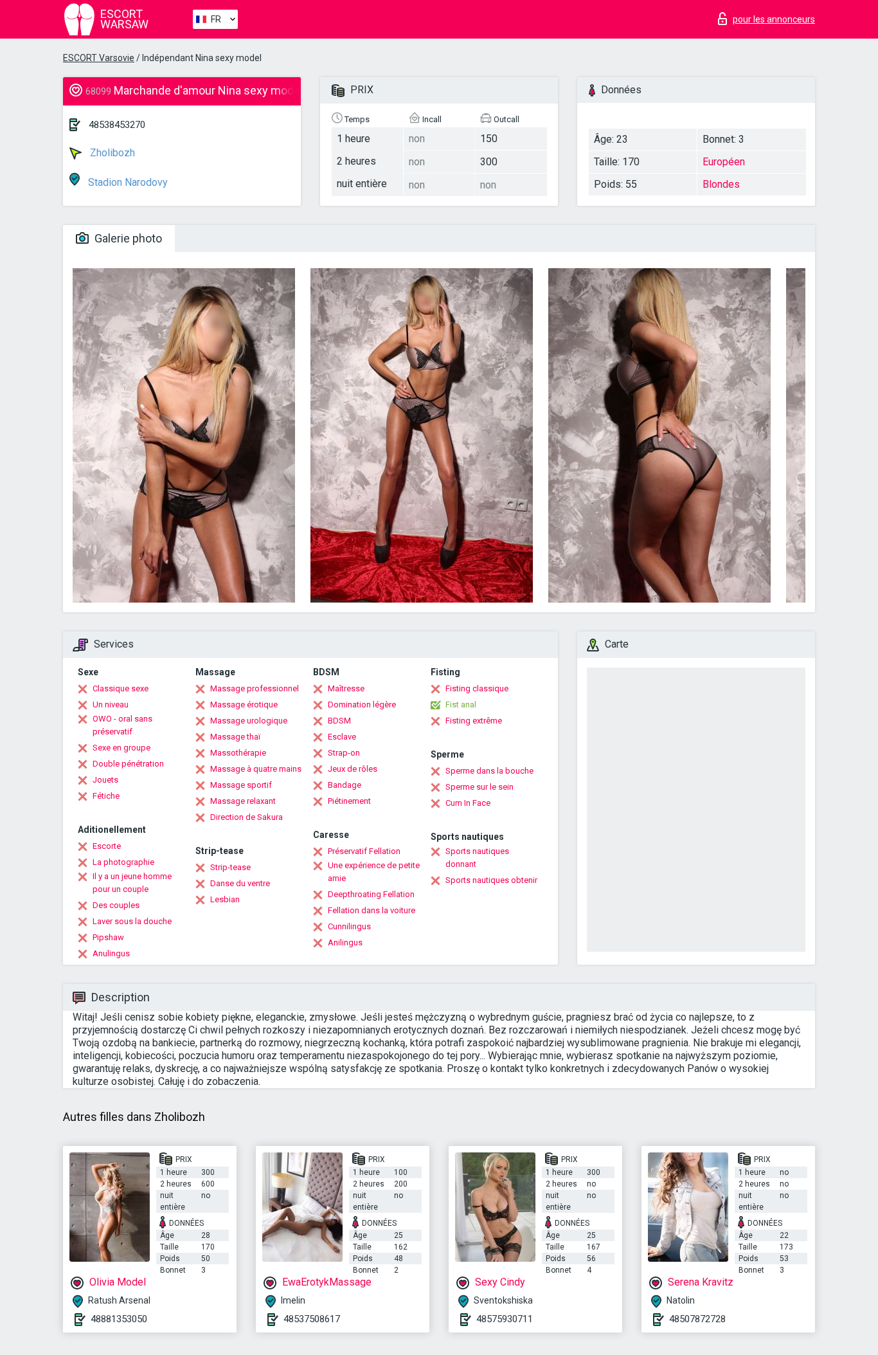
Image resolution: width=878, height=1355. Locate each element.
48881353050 (119, 1319)
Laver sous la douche (132, 921)
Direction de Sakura (246, 817)
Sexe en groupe (121, 747)
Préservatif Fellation (364, 851)
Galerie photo (127, 238)
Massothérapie (238, 753)
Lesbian (225, 899)
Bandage (344, 785)
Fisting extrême (473, 720)
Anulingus (111, 953)
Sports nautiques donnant (477, 857)
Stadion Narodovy (126, 182)
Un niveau (111, 704)
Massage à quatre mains (255, 769)
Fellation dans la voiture (371, 910)
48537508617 (311, 1319)
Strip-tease (230, 867)
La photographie (123, 862)
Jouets (105, 780)
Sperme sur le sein (479, 787)
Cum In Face (467, 803)
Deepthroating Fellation (371, 894)
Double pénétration (128, 763)
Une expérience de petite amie (374, 871)
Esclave (342, 736)
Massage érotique (244, 704)
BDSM (339, 720)
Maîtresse (346, 688)
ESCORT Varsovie (98, 58)
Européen (724, 162)
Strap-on (344, 753)
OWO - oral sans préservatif (122, 725)
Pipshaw (108, 937)
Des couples (116, 905)
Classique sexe (120, 688)
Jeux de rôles (352, 769)
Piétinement (349, 801)
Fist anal (460, 704)
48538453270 (117, 125)
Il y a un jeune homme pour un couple (132, 882)
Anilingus (345, 942)
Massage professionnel (254, 688)
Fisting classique (476, 688)
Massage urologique (248, 720)
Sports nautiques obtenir (491, 880)
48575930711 (504, 1319)
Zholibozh (111, 153)
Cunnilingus (349, 926)
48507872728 (697, 1319)
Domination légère (362, 704)
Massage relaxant (243, 801)
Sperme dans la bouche (489, 771)
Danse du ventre (240, 883)
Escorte (107, 846)
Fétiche (106, 796)
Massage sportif (241, 785)
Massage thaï (235, 736)
